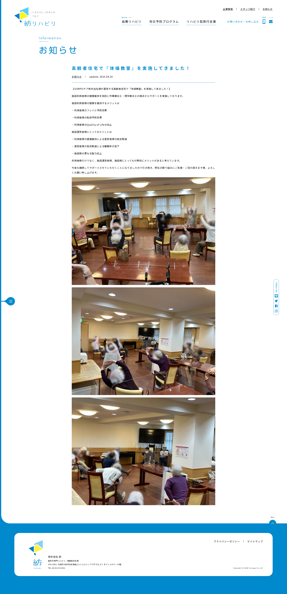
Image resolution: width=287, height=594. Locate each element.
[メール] (271, 21)
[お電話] (263, 21)
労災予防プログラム (164, 21)
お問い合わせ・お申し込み (243, 21)
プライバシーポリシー (227, 541)
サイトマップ (255, 541)
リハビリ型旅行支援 (201, 21)
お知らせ (268, 9)
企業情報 (228, 9)
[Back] (272, 523)
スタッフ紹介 (247, 9)
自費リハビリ (132, 21)
